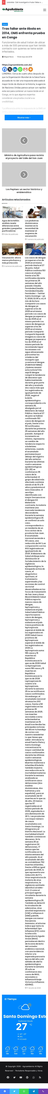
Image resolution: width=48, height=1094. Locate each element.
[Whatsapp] (20, 69)
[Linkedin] (15, 69)
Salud (5, 24)
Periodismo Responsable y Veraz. (29, 1071)
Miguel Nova (8, 57)
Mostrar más (23, 117)
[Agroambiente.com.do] (12, 10)
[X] (9, 69)
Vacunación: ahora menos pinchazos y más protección (11, 260)
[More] (30, 69)
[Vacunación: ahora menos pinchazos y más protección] (12, 249)
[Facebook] (4, 69)
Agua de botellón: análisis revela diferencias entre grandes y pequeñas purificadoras (12, 225)
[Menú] (44, 11)
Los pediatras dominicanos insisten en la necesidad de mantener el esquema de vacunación (32, 228)
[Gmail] (25, 69)
